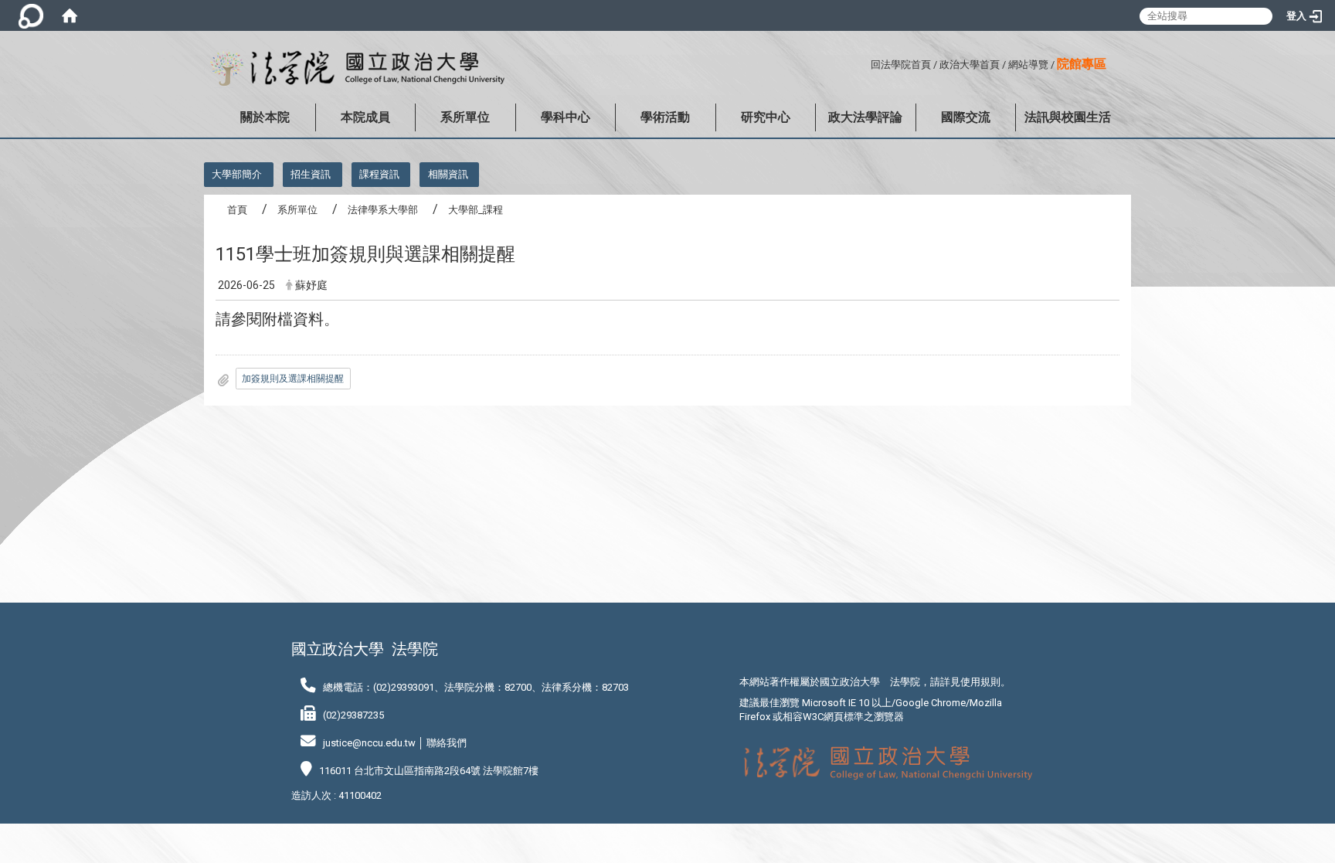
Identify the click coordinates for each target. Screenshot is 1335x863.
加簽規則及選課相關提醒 (293, 378)
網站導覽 (1028, 64)
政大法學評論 (865, 117)
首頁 (237, 210)
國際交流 (965, 117)
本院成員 (365, 117)
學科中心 (565, 117)
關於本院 (265, 117)
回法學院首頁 (901, 64)
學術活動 (665, 117)
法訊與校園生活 (1067, 117)
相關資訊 (448, 174)
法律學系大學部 (383, 210)
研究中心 (765, 117)
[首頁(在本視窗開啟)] (69, 15)
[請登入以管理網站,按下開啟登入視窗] (31, 15)
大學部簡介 (237, 174)
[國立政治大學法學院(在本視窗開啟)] (354, 68)
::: (864, 62)
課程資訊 (379, 174)
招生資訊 (310, 174)
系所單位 (465, 117)
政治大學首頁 (969, 64)
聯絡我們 (446, 743)
